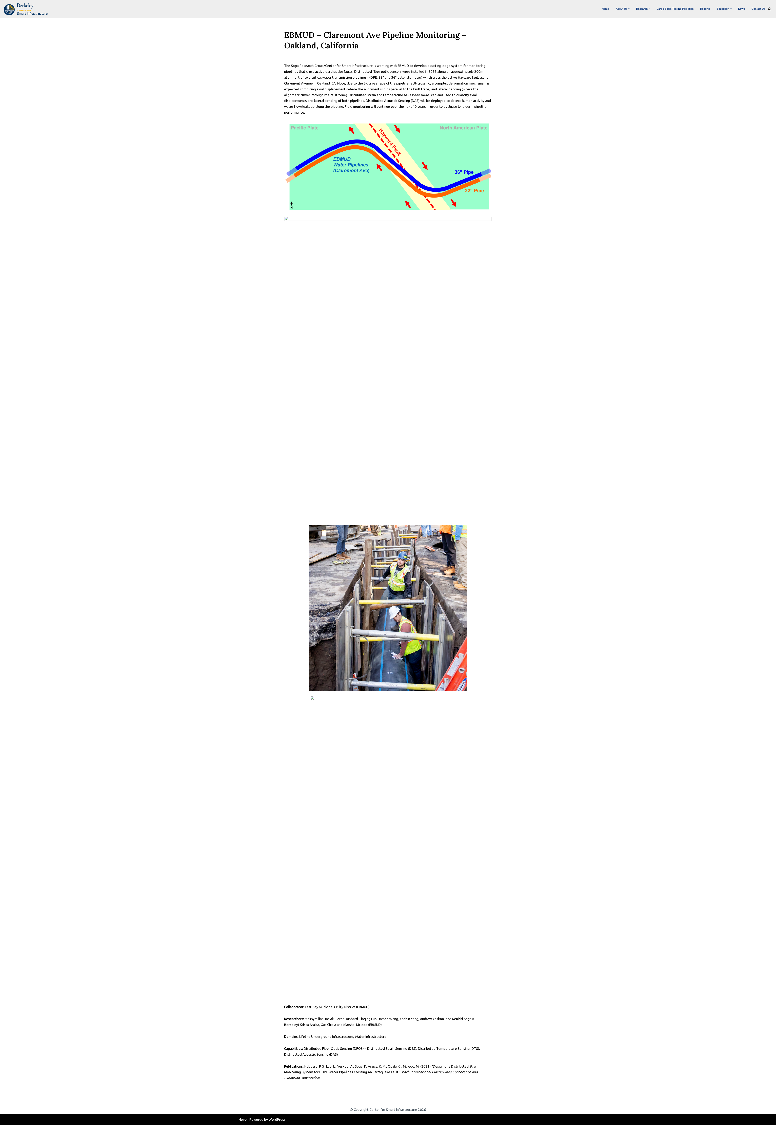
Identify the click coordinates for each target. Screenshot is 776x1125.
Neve (242, 1119)
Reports (705, 8)
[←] (26, 9)
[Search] (769, 8)
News (741, 8)
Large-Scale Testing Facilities (675, 8)
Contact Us (758, 8)
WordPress (277, 1119)
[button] (628, 8)
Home (605, 8)
